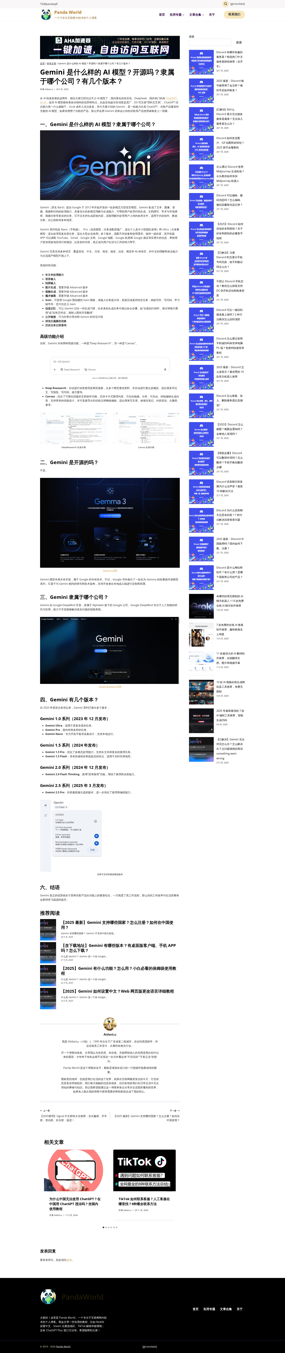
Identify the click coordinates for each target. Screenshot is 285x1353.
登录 (69, 1260)
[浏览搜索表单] (225, 4)
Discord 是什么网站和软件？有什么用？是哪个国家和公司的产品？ (229, 572)
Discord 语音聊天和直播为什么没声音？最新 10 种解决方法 (229, 486)
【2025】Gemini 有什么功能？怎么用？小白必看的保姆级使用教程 (118, 971)
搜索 (191, 36)
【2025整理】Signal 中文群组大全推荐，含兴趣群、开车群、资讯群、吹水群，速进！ (73, 1115)
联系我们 (234, 14)
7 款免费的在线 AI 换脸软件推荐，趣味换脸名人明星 (229, 629)
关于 (212, 14)
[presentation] (48, 929)
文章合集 (226, 1309)
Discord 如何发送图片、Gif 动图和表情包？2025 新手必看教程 (230, 142)
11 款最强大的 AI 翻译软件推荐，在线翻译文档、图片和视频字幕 (230, 658)
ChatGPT (171, 98)
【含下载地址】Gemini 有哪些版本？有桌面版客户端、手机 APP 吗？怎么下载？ (118, 948)
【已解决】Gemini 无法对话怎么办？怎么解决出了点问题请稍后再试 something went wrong (230, 749)
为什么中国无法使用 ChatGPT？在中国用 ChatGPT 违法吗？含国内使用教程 (75, 1204)
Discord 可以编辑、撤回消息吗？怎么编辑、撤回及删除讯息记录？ (229, 200)
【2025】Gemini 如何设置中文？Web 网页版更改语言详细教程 (117, 991)
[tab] (103, 1227)
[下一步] (170, 1187)
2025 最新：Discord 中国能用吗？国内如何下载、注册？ (230, 543)
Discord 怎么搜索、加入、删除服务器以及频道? (229, 400)
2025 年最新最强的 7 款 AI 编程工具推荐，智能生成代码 (230, 715)
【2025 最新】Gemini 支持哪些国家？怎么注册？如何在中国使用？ (117, 925)
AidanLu (49, 89)
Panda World (63, 1346)
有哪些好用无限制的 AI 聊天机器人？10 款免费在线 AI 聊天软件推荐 (230, 601)
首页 (162, 14)
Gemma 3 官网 (110, 570)
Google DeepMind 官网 (110, 686)
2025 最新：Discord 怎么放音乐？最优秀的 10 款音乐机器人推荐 (230, 371)
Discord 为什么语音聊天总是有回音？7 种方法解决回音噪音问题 (229, 515)
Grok (43, 102)
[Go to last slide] (50, 1187)
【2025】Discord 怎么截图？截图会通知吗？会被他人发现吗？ (229, 429)
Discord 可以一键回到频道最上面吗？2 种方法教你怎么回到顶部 (229, 314)
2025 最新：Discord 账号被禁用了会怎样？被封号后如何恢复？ (230, 85)
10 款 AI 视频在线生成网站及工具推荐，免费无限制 (230, 686)
